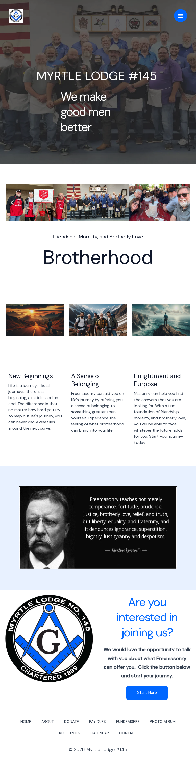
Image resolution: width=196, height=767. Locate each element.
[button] (12, 203)
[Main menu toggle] (180, 15)
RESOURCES (69, 733)
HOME (25, 721)
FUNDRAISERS (128, 721)
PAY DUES (97, 721)
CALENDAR (99, 733)
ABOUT (47, 721)
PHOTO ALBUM (163, 721)
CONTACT (128, 733)
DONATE (71, 721)
